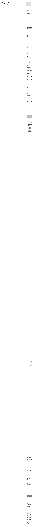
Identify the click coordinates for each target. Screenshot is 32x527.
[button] (24, 28)
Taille (28, 99)
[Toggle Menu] (28, 4)
